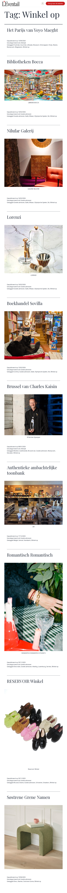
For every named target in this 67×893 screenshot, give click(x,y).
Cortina (16, 372)
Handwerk (27, 540)
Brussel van (32, 451)
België (16, 540)
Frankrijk (17, 45)
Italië (27, 116)
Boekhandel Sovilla (24, 303)
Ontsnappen (44, 45)
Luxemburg (42, 667)
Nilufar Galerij (20, 130)
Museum (36, 45)
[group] (42, 3)
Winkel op (26, 47)
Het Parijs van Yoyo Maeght (32, 30)
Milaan (31, 116)
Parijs (50, 45)
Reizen (55, 45)
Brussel (16, 783)
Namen (20, 881)
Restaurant (10, 47)
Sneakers (46, 783)
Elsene (21, 783)
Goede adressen (26, 114)
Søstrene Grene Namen (28, 797)
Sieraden (10, 453)
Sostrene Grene (28, 881)
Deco (15, 881)
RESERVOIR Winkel (25, 681)
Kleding (34, 667)
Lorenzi (14, 217)
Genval (20, 540)
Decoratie (17, 667)
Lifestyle (23, 43)
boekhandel (23, 451)
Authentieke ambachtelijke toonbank (32, 470)
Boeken (16, 451)
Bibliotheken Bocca (25, 61)
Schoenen (39, 783)
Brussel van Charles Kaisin (32, 386)
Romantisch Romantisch (30, 555)
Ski (49, 116)
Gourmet (23, 45)
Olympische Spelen (40, 116)
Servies (48, 667)
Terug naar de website (55, 3)
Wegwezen (18, 47)
